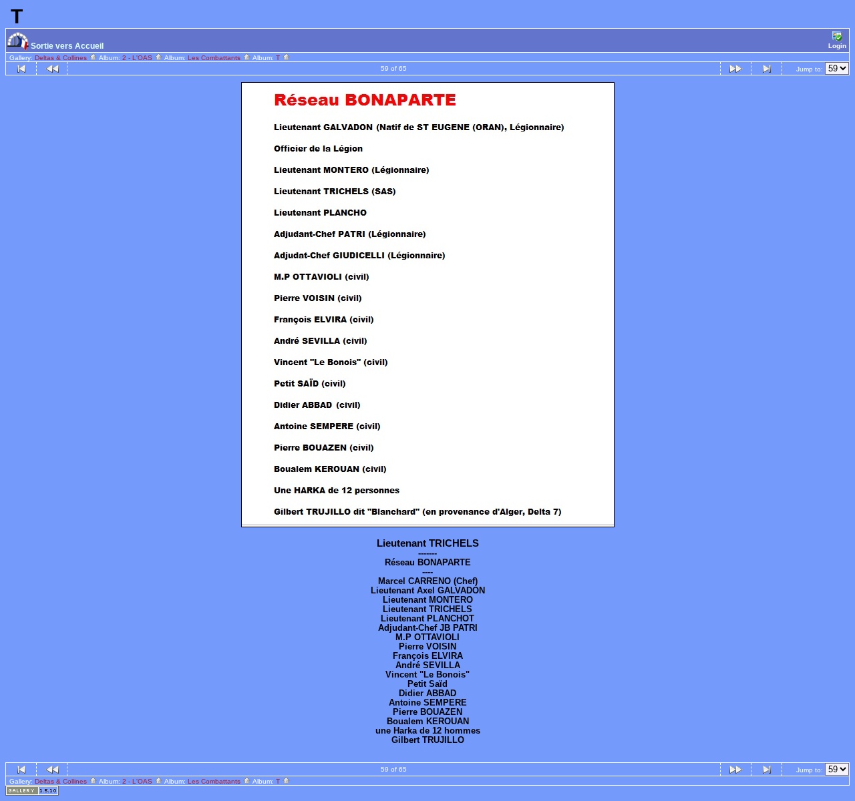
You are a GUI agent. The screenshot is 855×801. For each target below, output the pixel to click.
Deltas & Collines (62, 57)
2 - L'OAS (138, 57)
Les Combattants (215, 57)
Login (837, 45)
